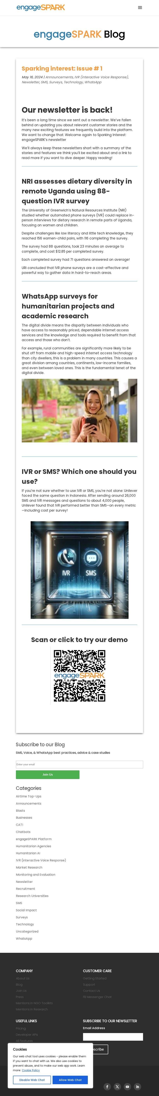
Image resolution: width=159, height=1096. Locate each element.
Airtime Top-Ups (28, 796)
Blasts (20, 810)
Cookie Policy (31, 1070)
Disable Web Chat (32, 1080)
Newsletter (30, 82)
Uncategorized (27, 931)
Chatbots (23, 832)
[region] (50, 1065)
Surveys (55, 82)
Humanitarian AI (28, 853)
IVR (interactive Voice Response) (101, 77)
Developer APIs (27, 1034)
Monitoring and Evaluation (35, 874)
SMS (44, 82)
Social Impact (26, 910)
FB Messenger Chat (97, 997)
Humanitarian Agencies (33, 846)
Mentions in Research (32, 1009)
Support (89, 984)
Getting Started (94, 978)
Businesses (24, 817)
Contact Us (91, 991)
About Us (22, 978)
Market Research (29, 867)
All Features (24, 1041)
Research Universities (32, 896)
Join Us (21, 991)
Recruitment (25, 889)
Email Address (94, 1028)
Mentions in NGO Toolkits (34, 1003)
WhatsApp (92, 82)
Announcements (59, 77)
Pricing (21, 1028)
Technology (73, 82)
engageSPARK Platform (34, 839)
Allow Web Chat (70, 1080)
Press (20, 997)
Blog (19, 984)
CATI (19, 825)
